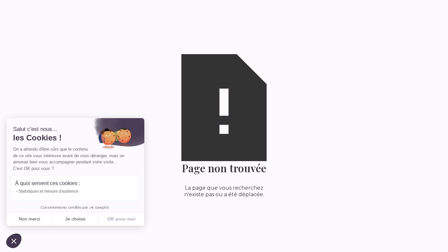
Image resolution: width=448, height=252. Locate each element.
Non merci (29, 218)
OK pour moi (121, 218)
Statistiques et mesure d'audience (48, 191)
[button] (14, 241)
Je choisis (75, 218)
